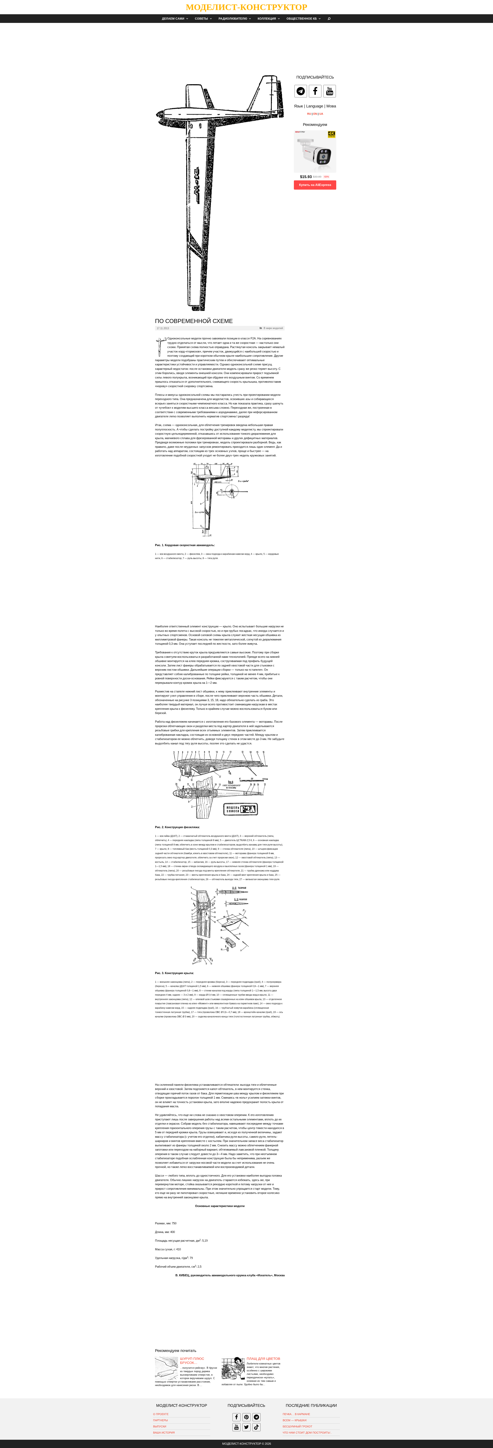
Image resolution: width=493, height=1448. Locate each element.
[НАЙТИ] (329, 18)
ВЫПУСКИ (159, 1426)
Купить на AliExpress (315, 185)
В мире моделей (273, 328)
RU (309, 113)
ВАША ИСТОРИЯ (164, 1432)
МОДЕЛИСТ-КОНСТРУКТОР (246, 7)
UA (321, 113)
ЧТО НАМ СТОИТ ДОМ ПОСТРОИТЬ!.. (307, 1432)
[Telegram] (300, 91)
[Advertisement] (246, 47)
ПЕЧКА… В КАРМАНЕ (296, 1414)
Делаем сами (173, 18)
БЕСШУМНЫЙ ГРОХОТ (297, 1426)
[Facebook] (315, 91)
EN (315, 113)
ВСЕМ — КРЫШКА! (295, 1420)
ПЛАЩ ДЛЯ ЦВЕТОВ (263, 1359)
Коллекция (267, 18)
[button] (188, 18)
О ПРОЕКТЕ (161, 1414)
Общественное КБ (302, 18)
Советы (201, 18)
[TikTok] (256, 1427)
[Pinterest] (246, 1417)
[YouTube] (329, 91)
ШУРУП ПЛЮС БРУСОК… (192, 1361)
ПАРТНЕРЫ (160, 1420)
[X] (246, 1427)
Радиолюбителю (233, 18)
